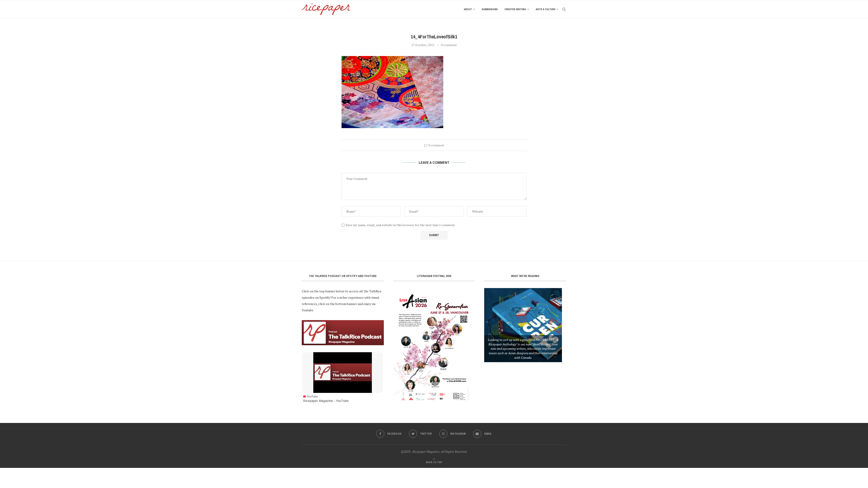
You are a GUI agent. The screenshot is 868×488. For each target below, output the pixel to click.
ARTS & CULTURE (545, 9)
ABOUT (468, 9)
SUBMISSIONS (490, 9)
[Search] (564, 9)
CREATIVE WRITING (515, 9)
